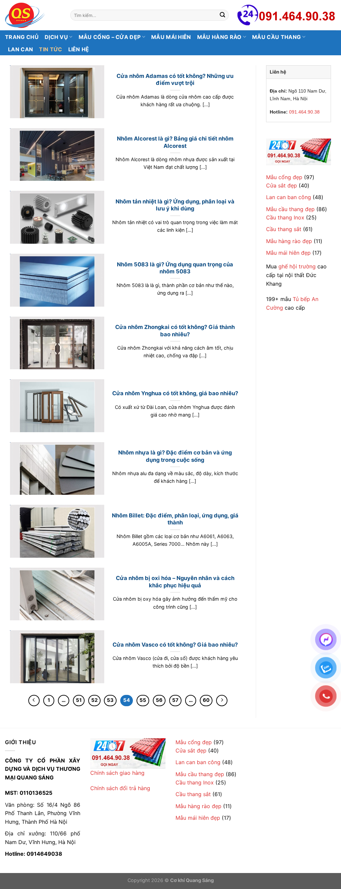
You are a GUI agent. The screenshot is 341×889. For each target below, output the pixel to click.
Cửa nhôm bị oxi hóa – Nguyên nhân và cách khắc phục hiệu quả (175, 582)
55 (143, 700)
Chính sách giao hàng (117, 772)
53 (110, 700)
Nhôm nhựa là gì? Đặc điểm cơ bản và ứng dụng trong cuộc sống (175, 456)
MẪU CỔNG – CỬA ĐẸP (110, 37)
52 (94, 700)
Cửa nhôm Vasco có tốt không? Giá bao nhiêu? (175, 644)
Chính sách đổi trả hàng (120, 788)
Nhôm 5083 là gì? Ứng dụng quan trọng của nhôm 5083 (175, 268)
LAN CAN (20, 49)
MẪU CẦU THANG (276, 37)
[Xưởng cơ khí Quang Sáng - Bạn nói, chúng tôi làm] (32, 15)
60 (206, 700)
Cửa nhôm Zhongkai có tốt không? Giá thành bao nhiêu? (175, 331)
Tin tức (50, 49)
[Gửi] (222, 15)
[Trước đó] (34, 700)
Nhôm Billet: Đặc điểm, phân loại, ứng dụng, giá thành (175, 519)
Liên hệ (78, 49)
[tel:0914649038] (298, 152)
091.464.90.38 (304, 112)
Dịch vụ (56, 37)
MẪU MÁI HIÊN (171, 37)
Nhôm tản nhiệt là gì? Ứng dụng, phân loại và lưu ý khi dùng (175, 205)
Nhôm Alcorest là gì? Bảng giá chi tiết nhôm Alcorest (175, 142)
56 (159, 700)
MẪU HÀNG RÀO (219, 37)
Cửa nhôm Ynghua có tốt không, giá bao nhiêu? (175, 393)
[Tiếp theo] (221, 700)
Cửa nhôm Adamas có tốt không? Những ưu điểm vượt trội (175, 80)
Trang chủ (22, 37)
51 (79, 700)
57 (175, 700)
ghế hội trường (297, 266)
